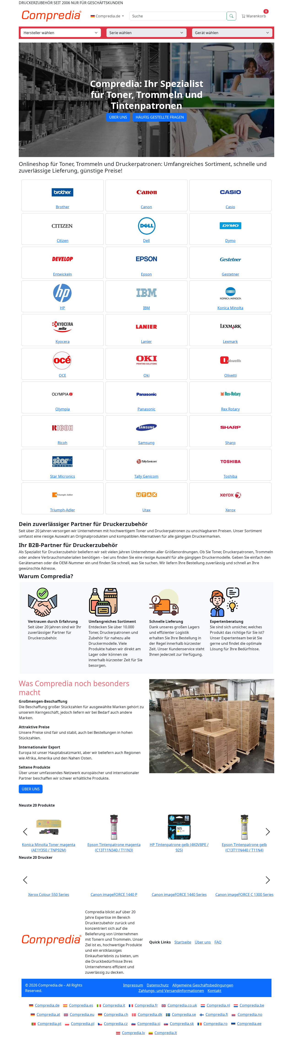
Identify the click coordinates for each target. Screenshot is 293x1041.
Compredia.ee (249, 1023)
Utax (146, 509)
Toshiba (230, 476)
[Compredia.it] (100, 1005)
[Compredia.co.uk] (165, 1005)
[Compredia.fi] (203, 1014)
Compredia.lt (166, 1032)
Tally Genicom (146, 476)
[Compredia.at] (34, 1014)
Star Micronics (62, 476)
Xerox (230, 509)
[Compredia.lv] (119, 1033)
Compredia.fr (146, 1005)
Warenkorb (256, 15)
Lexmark (230, 341)
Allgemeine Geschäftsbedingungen (202, 985)
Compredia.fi (217, 1014)
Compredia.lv (133, 1032)
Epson (146, 274)
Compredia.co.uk (182, 1005)
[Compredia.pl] (68, 1023)
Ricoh (62, 442)
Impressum (133, 985)
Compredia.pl (82, 1023)
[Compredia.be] (237, 1005)
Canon (146, 206)
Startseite (182, 942)
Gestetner (230, 274)
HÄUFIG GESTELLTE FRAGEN (160, 117)
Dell (146, 240)
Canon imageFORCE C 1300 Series (244, 894)
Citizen (62, 240)
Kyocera (63, 341)
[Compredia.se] (169, 1014)
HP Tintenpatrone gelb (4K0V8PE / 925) (179, 847)
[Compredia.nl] (204, 1005)
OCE (62, 375)
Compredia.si (148, 1023)
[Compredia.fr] (132, 1005)
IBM (146, 307)
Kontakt (214, 990)
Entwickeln (62, 274)
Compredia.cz (116, 1023)
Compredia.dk (150, 1014)
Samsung (146, 442)
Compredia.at (48, 1014)
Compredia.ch (116, 1014)
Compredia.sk (182, 1023)
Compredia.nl (218, 1005)
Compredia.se (184, 1014)
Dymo (230, 240)
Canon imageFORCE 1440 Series (179, 894)
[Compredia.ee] (234, 1023)
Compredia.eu (82, 1014)
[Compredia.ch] (101, 1014)
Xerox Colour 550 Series (48, 894)
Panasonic (146, 409)
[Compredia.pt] (35, 1023)
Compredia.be (252, 1005)
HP (62, 307)
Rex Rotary (230, 409)
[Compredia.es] (66, 1005)
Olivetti (230, 375)
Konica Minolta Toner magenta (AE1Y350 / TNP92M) (48, 847)
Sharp (230, 442)
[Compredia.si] (134, 1023)
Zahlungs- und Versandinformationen (171, 990)
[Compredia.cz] (101, 1023)
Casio (230, 206)
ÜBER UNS (118, 117)
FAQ (218, 942)
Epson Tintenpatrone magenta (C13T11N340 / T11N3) (114, 847)
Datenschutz (158, 985)
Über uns (203, 942)
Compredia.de (108, 16)
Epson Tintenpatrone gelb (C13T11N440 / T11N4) (244, 847)
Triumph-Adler (62, 509)
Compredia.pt (49, 1023)
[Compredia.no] (235, 1014)
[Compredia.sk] (167, 1023)
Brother (62, 206)
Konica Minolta (230, 307)
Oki (146, 375)
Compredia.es (81, 1005)
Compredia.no (250, 1014)
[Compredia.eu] (67, 1014)
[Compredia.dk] (135, 1014)
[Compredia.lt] (152, 1033)
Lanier (146, 341)
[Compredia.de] (32, 1005)
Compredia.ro (215, 1023)
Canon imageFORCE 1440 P (114, 894)
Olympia (62, 409)
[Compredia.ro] (200, 1023)
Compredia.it (114, 1005)
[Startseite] (51, 940)
